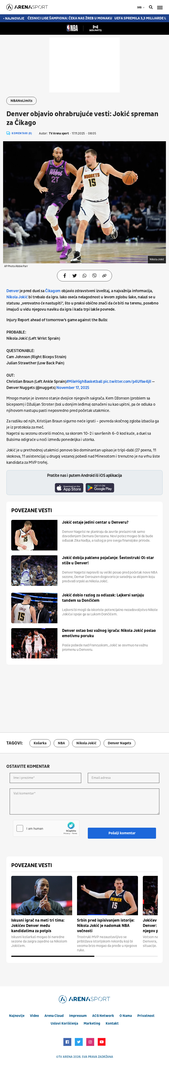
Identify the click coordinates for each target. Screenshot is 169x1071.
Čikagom (53, 290)
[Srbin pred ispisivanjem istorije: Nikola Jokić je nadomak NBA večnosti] (107, 895)
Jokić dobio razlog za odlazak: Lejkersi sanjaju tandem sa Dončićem (103, 598)
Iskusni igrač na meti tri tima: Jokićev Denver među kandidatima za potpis (37, 925)
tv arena (66, 1057)
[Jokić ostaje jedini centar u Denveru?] (34, 535)
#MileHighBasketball (84, 381)
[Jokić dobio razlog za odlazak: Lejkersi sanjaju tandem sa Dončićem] (34, 608)
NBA (61, 743)
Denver (13, 290)
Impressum (78, 1016)
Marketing (92, 1023)
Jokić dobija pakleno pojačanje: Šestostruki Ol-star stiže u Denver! (108, 560)
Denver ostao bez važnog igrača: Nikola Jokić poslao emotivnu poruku (109, 633)
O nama (125, 1016)
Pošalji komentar (122, 833)
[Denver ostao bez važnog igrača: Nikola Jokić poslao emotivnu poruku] (34, 643)
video (34, 1016)
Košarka (40, 743)
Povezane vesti (31, 510)
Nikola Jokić (17, 297)
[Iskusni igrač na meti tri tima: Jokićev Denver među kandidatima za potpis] (41, 895)
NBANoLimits (21, 101)
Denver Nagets (119, 743)
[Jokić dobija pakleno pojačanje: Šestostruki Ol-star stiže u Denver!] (34, 570)
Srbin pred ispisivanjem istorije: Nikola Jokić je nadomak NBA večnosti (105, 925)
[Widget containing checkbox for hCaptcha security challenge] (46, 828)
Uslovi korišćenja (64, 1023)
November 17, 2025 (72, 387)
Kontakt (112, 1023)
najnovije (16, 1016)
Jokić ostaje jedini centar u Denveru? (95, 522)
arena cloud (54, 1016)
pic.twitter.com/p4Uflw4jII (127, 381)
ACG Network (103, 1016)
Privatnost (145, 1016)
